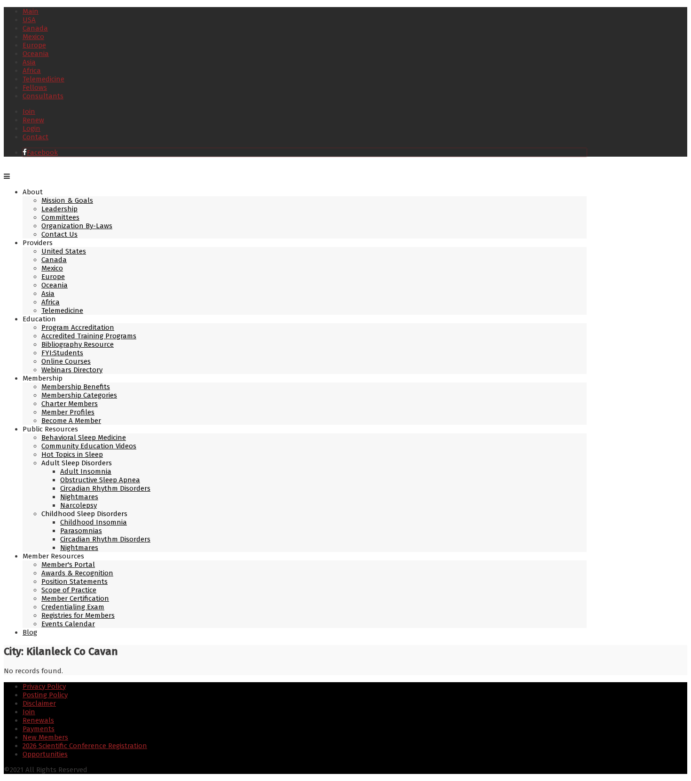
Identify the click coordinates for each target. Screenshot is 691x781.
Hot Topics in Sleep (72, 454)
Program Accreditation (77, 327)
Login (31, 128)
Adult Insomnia (85, 471)
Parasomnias (81, 530)
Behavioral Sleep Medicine (83, 437)
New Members (45, 737)
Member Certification (75, 598)
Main (31, 11)
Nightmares (79, 497)
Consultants (43, 96)
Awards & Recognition (77, 573)
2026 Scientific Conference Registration (85, 745)
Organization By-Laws (76, 226)
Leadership (59, 209)
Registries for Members (78, 615)
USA (29, 20)
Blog (30, 632)
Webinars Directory (71, 370)
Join (29, 111)
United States (63, 251)
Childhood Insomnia (93, 522)
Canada (35, 28)
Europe (34, 45)
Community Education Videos (88, 446)
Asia (29, 62)
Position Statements (74, 581)
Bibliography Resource (77, 344)
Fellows (35, 87)
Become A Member (71, 420)
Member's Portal (68, 564)
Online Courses (66, 361)
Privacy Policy (44, 686)
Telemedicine (43, 79)
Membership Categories (79, 395)
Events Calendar (68, 624)
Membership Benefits (75, 387)
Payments (39, 729)
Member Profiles (67, 412)
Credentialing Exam (72, 607)
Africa (32, 70)
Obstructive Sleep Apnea (100, 480)
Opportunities (45, 754)
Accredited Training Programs (88, 336)
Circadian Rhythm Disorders (105, 488)
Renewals (38, 720)
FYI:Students (62, 353)
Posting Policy (45, 695)
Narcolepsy (78, 505)
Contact (35, 137)
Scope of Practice (68, 590)
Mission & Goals (67, 200)
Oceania (36, 53)
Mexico (33, 36)
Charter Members (69, 403)
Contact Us (59, 234)
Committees (60, 217)
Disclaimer (39, 703)
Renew (33, 120)
